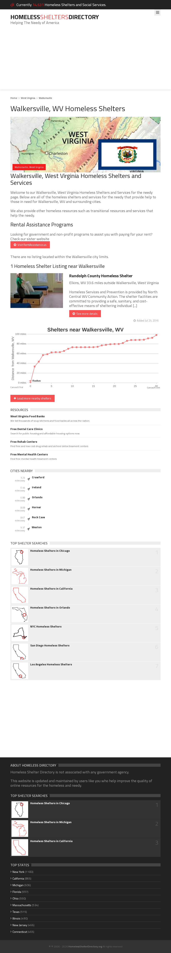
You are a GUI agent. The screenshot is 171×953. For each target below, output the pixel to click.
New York (18, 872)
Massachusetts (22, 905)
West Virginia (28, 98)
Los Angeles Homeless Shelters (51, 664)
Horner (36, 507)
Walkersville (45, 98)
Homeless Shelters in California (51, 588)
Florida (17, 892)
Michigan (18, 885)
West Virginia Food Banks (27, 416)
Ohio (16, 898)
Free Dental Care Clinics (26, 429)
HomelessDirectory (54, 17)
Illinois (16, 918)
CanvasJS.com (153, 388)
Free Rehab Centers (23, 442)
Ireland (36, 487)
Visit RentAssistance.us (31, 244)
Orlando (37, 497)
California (18, 878)
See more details (86, 313)
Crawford (38, 477)
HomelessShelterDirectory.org (85, 946)
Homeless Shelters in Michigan (51, 570)
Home (13, 98)
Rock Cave (38, 517)
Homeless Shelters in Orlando (50, 607)
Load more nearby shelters (33, 398)
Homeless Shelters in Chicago (50, 551)
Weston (37, 527)
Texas (16, 912)
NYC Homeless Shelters (46, 626)
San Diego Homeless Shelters (49, 645)
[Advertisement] (85, 60)
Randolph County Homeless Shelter (101, 275)
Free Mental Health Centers (29, 454)
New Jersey (20, 925)
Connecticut (20, 931)
